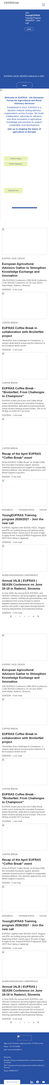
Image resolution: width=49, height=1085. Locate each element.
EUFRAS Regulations (15, 164)
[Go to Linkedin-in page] (32, 1082)
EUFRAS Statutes (15, 158)
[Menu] (43, 5)
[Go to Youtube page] (43, 1082)
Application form (13, 190)
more (29, 29)
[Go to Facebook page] (38, 1082)
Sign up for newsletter (12, 1082)
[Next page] (38, 616)
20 (33, 616)
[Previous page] (11, 616)
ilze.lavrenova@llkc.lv (15, 179)
